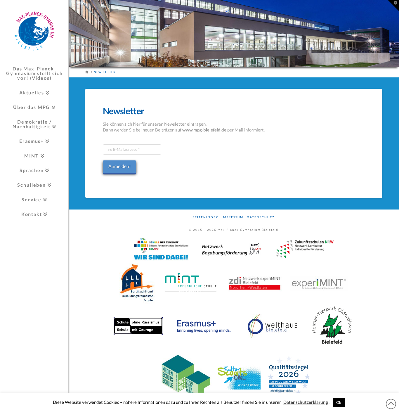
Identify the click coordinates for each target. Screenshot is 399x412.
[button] (393, 5)
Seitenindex (205, 217)
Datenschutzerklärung (305, 402)
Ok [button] (338, 402)
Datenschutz (261, 217)
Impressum (232, 217)
